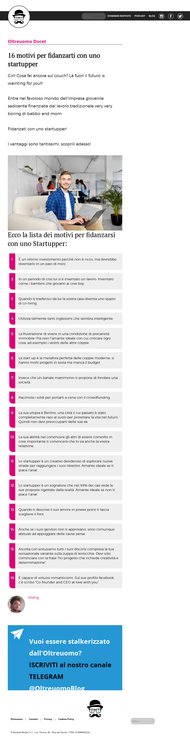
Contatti (33, 719)
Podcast (140, 16)
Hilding (33, 597)
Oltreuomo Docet (27, 41)
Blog (152, 16)
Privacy (48, 719)
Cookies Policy (66, 719)
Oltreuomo (17, 719)
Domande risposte (119, 16)
